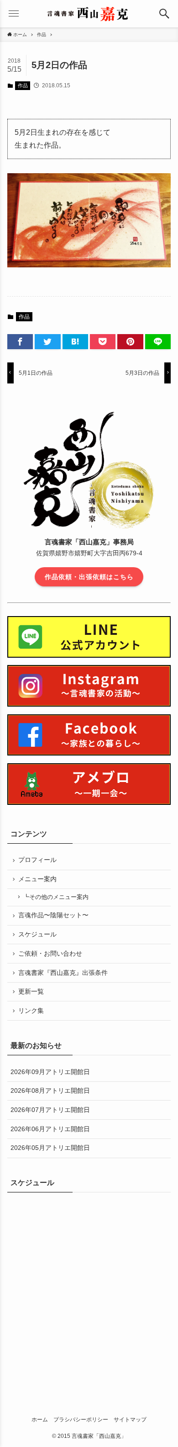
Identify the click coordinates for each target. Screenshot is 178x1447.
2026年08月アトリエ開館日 (50, 1090)
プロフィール (37, 859)
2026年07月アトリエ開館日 (50, 1109)
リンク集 (31, 1010)
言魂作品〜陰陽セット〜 (53, 915)
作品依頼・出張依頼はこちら (89, 576)
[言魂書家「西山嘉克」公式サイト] (89, 13)
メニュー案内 (37, 879)
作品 (23, 85)
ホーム (39, 1419)
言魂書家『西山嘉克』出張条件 (63, 972)
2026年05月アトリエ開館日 (50, 1147)
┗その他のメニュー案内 (56, 897)
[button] (164, 13)
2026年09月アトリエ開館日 (50, 1071)
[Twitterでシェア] (47, 342)
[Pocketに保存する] (102, 342)
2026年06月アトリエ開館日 (50, 1129)
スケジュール (37, 934)
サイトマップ (130, 1419)
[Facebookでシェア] (20, 342)
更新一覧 (31, 991)
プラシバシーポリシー (80, 1419)
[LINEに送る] (158, 342)
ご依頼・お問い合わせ (50, 953)
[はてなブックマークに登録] (75, 342)
